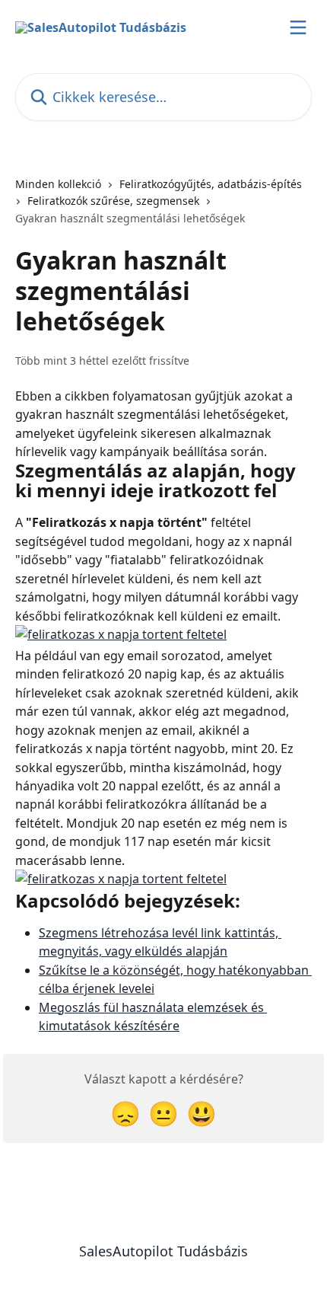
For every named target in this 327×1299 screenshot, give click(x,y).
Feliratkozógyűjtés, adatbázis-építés (210, 184)
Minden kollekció (58, 184)
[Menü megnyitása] (298, 27)
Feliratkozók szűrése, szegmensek (113, 200)
